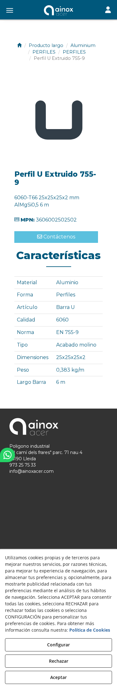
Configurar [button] (58, 645)
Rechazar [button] (58, 661)
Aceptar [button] (58, 677)
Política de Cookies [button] (89, 630)
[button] (58, 11)
